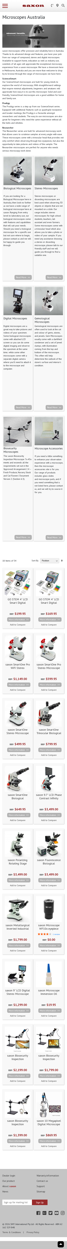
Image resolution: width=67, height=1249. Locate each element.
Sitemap (41, 1191)
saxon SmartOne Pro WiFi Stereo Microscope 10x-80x (17, 668)
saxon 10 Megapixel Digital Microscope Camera (49, 1124)
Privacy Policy (33, 1232)
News (5, 1191)
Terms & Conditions (11, 1232)
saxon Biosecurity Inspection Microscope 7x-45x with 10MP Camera (17, 1061)
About (9, 1186)
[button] (18, 624)
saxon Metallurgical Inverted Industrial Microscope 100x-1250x (18, 930)
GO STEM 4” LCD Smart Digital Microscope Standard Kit (48, 604)
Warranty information (48, 1175)
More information (17, 619)
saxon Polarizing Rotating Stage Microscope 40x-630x (18, 863)
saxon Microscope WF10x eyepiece (49, 926)
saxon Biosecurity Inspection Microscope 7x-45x (17, 1124)
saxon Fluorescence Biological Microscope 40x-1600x (49, 865)
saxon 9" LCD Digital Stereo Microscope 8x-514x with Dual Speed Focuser (17, 995)
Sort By (35, 560)
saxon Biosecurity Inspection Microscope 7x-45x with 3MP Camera (49, 1061)
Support (41, 1186)
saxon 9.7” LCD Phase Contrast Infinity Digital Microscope (49, 798)
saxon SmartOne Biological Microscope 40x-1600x (17, 800)
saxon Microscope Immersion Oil (49, 992)
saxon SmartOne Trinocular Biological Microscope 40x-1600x (48, 735)
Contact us (42, 1180)
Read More (21, 277)
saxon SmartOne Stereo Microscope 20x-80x (18, 733)
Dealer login (8, 1175)
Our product (8, 1180)
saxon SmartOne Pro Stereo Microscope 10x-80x (49, 668)
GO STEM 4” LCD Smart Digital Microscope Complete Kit (18, 604)
